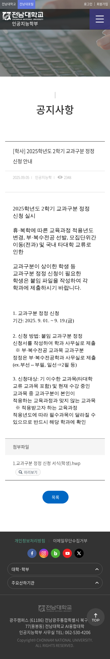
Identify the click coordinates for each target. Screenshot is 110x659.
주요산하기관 (23, 583)
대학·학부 (20, 569)
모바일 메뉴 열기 (100, 19)
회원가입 (102, 4)
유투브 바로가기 (67, 553)
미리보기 (30, 472)
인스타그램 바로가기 (43, 553)
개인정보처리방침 (30, 540)
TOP (96, 620)
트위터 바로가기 (79, 553)
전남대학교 (9, 4)
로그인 (88, 4)
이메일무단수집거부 (70, 540)
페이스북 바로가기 (32, 553)
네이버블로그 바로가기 (55, 553)
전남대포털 (26, 4)
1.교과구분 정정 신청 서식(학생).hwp (46, 463)
